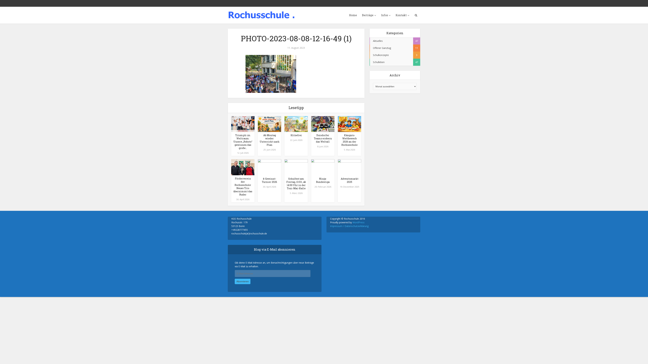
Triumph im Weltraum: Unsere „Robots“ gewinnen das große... (242, 142)
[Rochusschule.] (261, 14)
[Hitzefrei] (296, 124)
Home (353, 15)
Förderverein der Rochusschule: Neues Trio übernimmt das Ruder (242, 186)
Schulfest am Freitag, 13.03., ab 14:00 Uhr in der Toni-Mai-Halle (296, 183)
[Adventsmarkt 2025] (349, 167)
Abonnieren (242, 281)
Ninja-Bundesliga (323, 180)
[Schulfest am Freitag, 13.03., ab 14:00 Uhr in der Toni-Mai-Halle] (296, 167)
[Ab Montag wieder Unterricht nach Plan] (269, 124)
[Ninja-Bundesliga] (322, 167)
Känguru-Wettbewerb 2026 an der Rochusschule (349, 140)
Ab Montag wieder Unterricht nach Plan (269, 140)
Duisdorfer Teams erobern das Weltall (323, 138)
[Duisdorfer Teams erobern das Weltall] (322, 124)
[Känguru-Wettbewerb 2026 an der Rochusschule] (349, 124)
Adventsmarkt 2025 (349, 180)
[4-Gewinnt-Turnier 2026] (269, 167)
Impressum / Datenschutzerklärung (349, 226)
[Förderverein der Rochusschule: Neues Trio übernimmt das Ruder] (242, 167)
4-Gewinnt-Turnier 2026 (269, 180)
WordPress (358, 222)
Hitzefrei (296, 135)
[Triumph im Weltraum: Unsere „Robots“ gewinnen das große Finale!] (242, 124)
